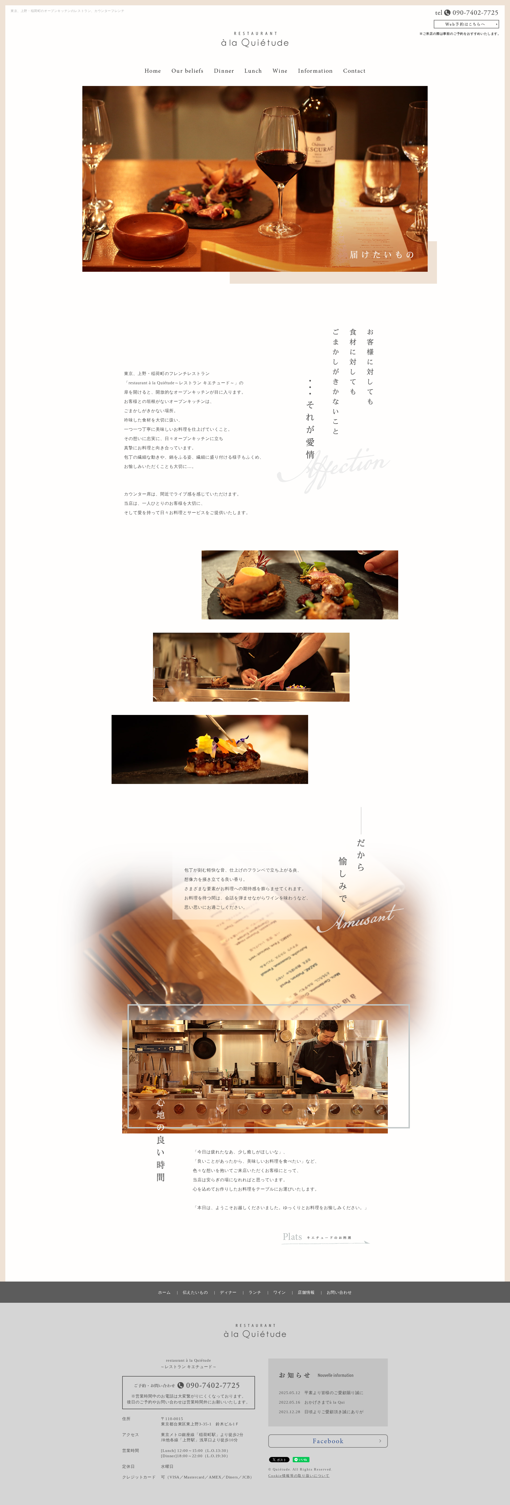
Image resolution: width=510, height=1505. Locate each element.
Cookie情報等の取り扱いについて (299, 1476)
